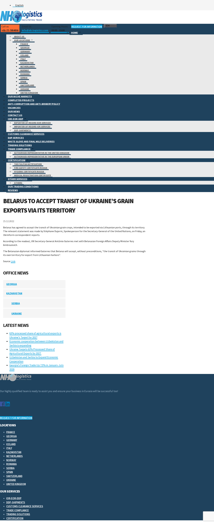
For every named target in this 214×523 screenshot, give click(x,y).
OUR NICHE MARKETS (20, 96)
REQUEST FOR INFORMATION (86, 26)
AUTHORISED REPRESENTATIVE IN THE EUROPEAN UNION (41, 156)
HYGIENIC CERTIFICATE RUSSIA (29, 171)
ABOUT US (19, 36)
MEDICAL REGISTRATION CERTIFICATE (32, 175)
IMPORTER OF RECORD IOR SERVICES (32, 126)
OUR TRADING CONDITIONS (23, 186)
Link (13, 261)
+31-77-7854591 (10, 30)
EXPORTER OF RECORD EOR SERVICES (32, 122)
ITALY (23, 59)
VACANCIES (14, 107)
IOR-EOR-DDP (15, 118)
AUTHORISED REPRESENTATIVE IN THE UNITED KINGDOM (41, 152)
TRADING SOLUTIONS (20, 145)
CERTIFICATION (16, 160)
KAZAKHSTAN (27, 62)
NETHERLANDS (27, 66)
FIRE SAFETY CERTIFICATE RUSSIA (30, 167)
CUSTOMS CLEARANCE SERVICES (26, 133)
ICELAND (24, 55)
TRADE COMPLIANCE (19, 148)
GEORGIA (24, 47)
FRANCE (24, 44)
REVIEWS (13, 190)
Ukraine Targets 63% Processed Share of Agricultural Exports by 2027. (32, 351)
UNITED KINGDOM (29, 92)
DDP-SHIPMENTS (22, 130)
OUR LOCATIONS (22, 40)
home (74, 32)
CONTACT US (15, 115)
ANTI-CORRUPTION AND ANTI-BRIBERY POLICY (34, 103)
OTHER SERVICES (17, 178)
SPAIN (23, 81)
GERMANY (25, 51)
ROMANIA (25, 74)
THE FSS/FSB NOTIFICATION (28, 164)
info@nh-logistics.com (35, 30)
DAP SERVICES (16, 137)
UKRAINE (24, 89)
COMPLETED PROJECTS (21, 100)
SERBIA (23, 77)
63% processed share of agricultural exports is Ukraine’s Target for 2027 (35, 335)
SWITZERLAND (27, 85)
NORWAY (24, 70)
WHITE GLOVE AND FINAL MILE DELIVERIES (31, 141)
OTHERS (18, 182)
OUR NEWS (14, 111)
